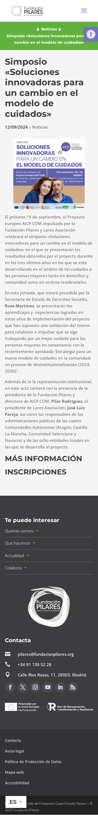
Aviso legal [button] (15, 751)
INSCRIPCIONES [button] (35, 471)
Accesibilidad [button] (17, 782)
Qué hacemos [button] (17, 543)
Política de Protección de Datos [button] (34, 761)
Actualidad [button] (14, 555)
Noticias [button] (49, 29)
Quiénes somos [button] (19, 530)
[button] (91, 34)
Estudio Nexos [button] (75, 803)
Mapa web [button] (14, 772)
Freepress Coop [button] (51, 803)
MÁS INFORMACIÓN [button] (43, 458)
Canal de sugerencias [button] (31, 724)
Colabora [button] (13, 567)
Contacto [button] (13, 740)
